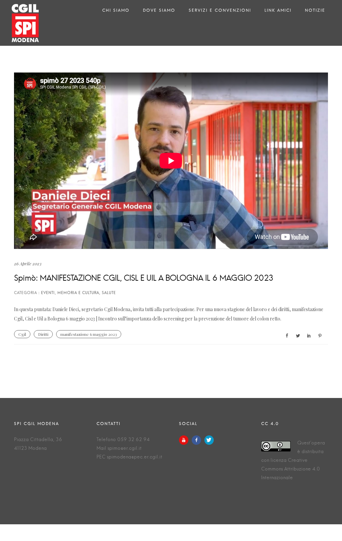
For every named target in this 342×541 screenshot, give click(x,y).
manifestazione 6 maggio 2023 (88, 334)
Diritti (43, 334)
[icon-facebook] (198, 440)
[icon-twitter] (209, 440)
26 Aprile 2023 (27, 263)
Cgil (22, 334)
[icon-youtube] (185, 440)
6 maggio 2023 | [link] (82, 318)
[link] (82, 318)
